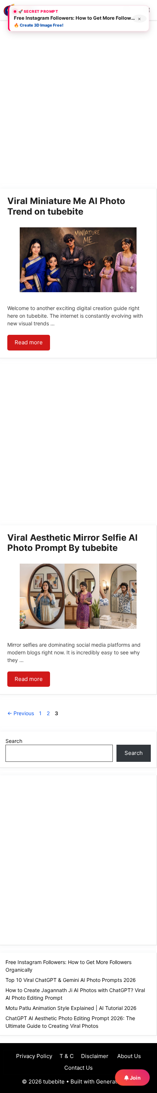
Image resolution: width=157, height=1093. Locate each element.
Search (13, 741)
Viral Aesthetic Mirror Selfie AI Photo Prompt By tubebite (72, 542)
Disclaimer (94, 1056)
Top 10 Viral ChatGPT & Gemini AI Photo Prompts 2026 (70, 980)
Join (135, 1077)
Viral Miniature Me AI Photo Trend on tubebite (66, 206)
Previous (20, 713)
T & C (67, 1056)
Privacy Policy (34, 1056)
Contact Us (78, 1067)
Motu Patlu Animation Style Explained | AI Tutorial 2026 (71, 1008)
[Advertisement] (78, 105)
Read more (29, 342)
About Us (128, 1056)
